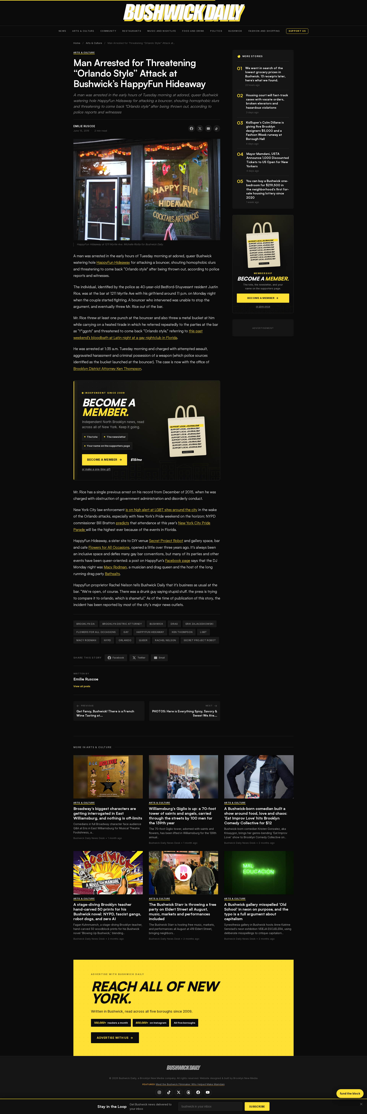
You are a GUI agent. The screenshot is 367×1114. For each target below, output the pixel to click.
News (62, 31)
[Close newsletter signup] (361, 1104)
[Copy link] (216, 128)
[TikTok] (169, 1092)
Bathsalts (112, 573)
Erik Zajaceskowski (200, 623)
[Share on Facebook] (191, 128)
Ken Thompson (182, 632)
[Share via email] (208, 128)
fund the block (350, 1093)
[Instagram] (159, 1092)
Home (76, 43)
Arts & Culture (83, 31)
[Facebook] (198, 1092)
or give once (263, 306)
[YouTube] (208, 1092)
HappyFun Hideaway (113, 262)
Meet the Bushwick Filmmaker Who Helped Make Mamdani (190, 1084)
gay (126, 632)
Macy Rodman (115, 567)
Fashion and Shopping (264, 31)
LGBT (203, 632)
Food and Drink (193, 31)
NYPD (107, 640)
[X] (179, 1092)
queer (143, 640)
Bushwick (235, 31)
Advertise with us (115, 1037)
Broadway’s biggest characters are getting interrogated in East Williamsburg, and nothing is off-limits (107, 813)
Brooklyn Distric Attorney (122, 623)
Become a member (104, 459)
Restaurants (131, 31)
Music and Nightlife (161, 31)
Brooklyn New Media (245, 1078)
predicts (122, 523)
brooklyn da (85, 623)
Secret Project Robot (166, 540)
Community (108, 31)
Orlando (125, 640)
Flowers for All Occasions (109, 547)
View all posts (81, 686)
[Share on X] (199, 128)
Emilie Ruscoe (85, 679)
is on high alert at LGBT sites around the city (161, 509)
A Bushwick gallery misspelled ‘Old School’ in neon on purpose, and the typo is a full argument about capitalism (256, 911)
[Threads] (188, 1092)
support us (297, 31)
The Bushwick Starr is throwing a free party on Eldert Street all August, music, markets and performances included (182, 911)
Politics (216, 31)
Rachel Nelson (165, 640)
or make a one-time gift (96, 469)
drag (174, 623)
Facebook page (177, 560)
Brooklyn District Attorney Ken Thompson (107, 368)
